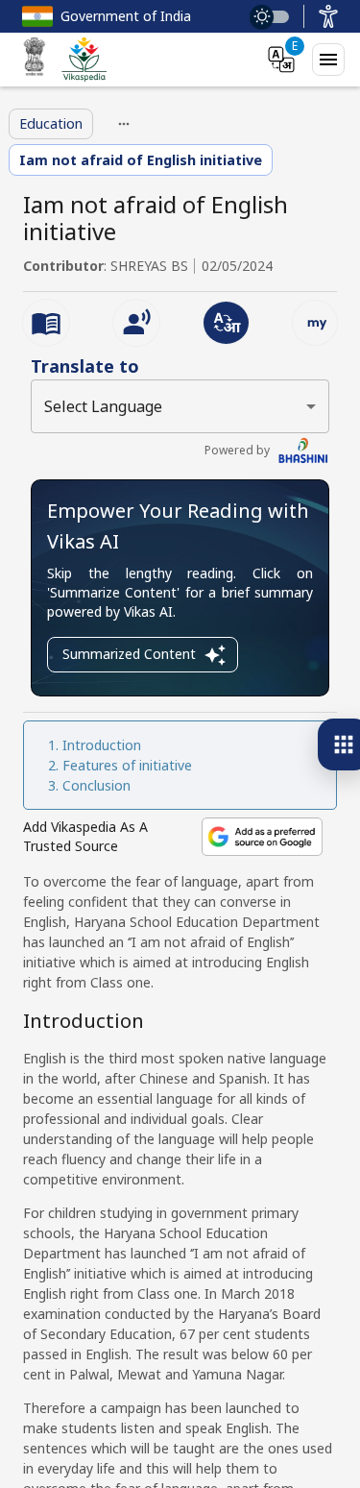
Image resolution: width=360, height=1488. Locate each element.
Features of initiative (127, 765)
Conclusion (96, 785)
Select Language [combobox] (103, 406)
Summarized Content (129, 654)
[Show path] (123, 124)
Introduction (101, 745)
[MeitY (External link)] (34, 59)
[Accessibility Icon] (328, 16)
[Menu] (328, 59)
